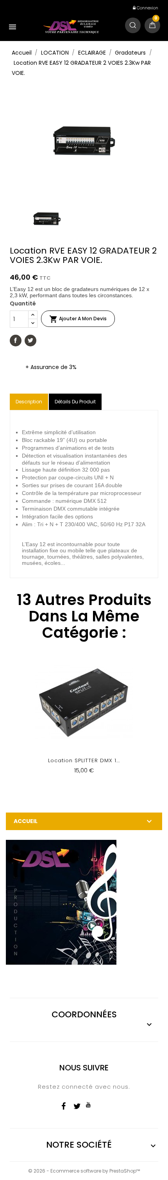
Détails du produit (75, 401)
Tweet (30, 340)
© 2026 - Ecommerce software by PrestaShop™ (84, 1171)
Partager (15, 340)
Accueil (26, 821)
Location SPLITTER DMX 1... (84, 760)
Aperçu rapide (84, 719)
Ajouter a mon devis (78, 319)
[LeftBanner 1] (61, 902)
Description (29, 401)
